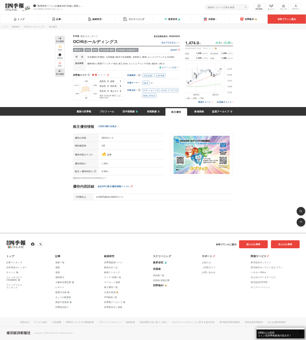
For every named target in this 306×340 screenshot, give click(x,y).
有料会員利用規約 (254, 322)
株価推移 (199, 111)
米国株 (211, 19)
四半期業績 (129, 111)
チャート (271, 9)
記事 (58, 19)
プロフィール (107, 111)
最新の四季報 (84, 111)
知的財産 (130, 322)
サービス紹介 (41, 322)
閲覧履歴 (258, 8)
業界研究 (172, 19)
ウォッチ (283, 8)
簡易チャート (204, 102)
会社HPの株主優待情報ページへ (114, 186)
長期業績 (152, 111)
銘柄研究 (97, 19)
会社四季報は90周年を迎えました (48, 8)
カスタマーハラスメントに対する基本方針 (193, 322)
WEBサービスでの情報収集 (80, 322)
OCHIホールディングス (34, 26)
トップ (21, 19)
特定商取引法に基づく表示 (153, 322)
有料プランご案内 (287, 19)
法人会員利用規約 (277, 322)
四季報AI (249, 19)
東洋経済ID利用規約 (229, 322)
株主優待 (176, 112)
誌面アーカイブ (220, 111)
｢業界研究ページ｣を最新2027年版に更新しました (60, 5)
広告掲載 (56, 322)
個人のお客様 (253, 244)
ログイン (295, 8)
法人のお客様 (285, 244)
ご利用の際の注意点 (107, 126)
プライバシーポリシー (109, 322)
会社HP (173, 50)
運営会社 (24, 322)
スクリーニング (137, 19)
